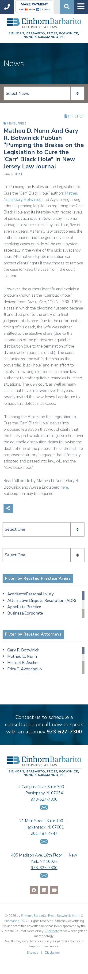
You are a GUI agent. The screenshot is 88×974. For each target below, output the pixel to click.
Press (22, 123)
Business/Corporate (25, 613)
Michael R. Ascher (23, 662)
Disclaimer (52, 952)
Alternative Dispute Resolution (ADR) (41, 600)
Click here (52, 931)
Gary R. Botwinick (23, 650)
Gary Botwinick (27, 199)
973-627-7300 (64, 731)
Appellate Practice (24, 607)
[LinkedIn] (44, 890)
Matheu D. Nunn (22, 656)
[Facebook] (34, 890)
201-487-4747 (44, 833)
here (64, 487)
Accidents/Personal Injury (30, 594)
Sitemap (32, 952)
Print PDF (75, 116)
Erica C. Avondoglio (24, 669)
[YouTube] (54, 890)
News (11, 123)
